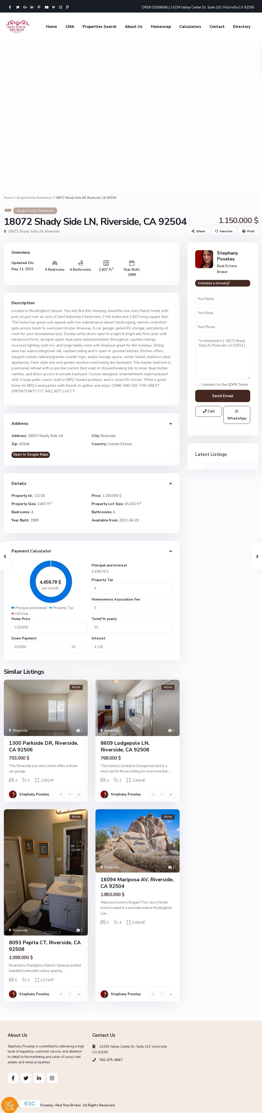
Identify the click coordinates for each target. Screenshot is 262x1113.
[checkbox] (197, 385)
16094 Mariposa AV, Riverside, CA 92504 (137, 883)
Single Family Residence (34, 198)
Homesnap (161, 26)
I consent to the (224, 385)
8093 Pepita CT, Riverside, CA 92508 (45, 946)
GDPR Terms (237, 384)
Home (51, 26)
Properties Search (99, 26)
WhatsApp (236, 418)
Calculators (190, 26)
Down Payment (24, 638)
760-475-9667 (111, 1060)
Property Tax (102, 580)
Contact (217, 26)
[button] (8, 115)
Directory (241, 26)
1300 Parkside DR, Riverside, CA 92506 (43, 746)
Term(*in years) (104, 619)
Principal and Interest (109, 565)
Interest (98, 638)
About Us (134, 26)
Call (210, 411)
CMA (70, 26)
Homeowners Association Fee (116, 599)
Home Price (21, 619)
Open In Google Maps (30, 454)
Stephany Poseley (34, 794)
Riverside (52, 231)
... (169, 771)
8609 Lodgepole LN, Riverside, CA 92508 (125, 746)
